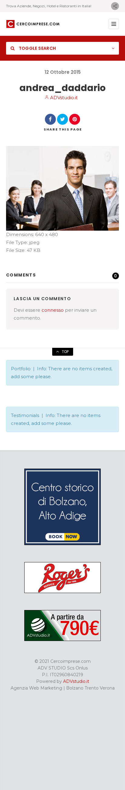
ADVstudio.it (63, 97)
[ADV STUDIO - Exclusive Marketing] (62, 639)
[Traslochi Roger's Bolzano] (62, 591)
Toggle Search (37, 48)
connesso (53, 310)
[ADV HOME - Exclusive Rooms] (62, 543)
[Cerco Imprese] (32, 24)
